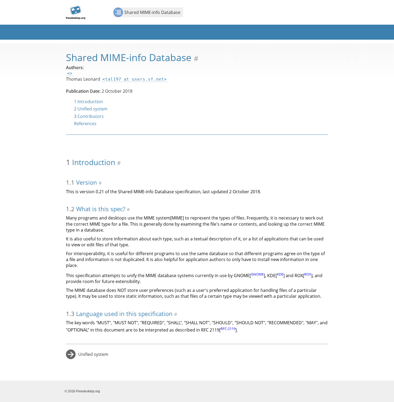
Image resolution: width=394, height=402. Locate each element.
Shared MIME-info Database (152, 12)
